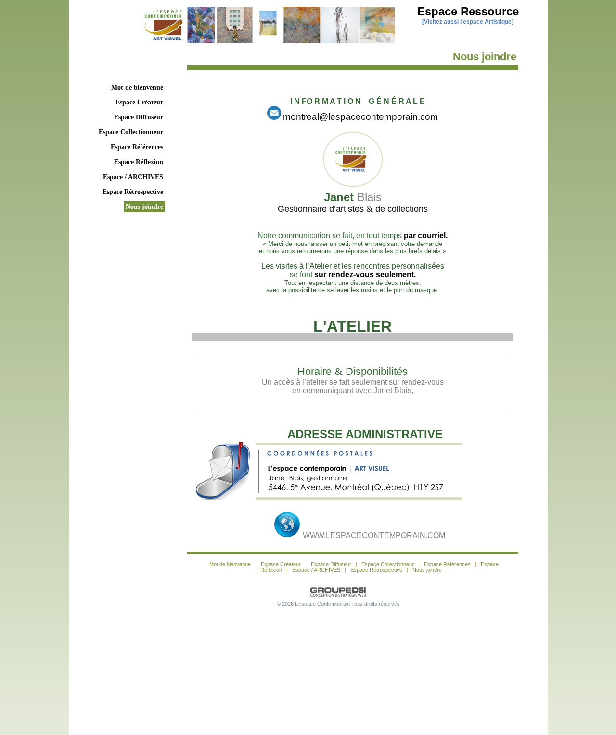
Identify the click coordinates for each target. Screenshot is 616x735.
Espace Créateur (139, 102)
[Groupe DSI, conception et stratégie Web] (338, 592)
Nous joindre (144, 206)
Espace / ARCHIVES (133, 177)
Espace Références (137, 147)
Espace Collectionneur (131, 132)
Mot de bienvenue (137, 87)
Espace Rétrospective (133, 191)
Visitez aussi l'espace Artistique (468, 21)
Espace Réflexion (138, 162)
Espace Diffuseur (138, 117)
